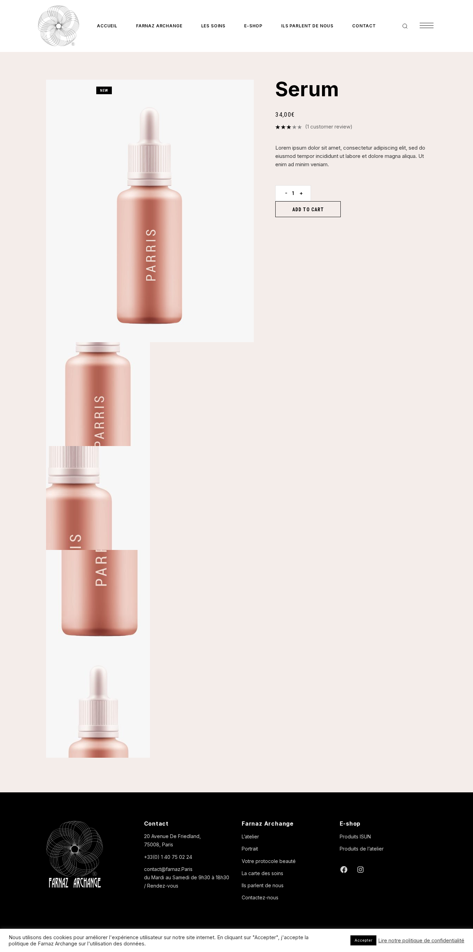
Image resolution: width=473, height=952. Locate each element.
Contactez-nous (260, 897)
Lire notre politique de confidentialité (421, 940)
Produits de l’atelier (362, 849)
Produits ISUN (355, 836)
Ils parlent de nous (263, 885)
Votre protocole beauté (269, 861)
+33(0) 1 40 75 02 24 (168, 857)
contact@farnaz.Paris (168, 869)
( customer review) (328, 126)
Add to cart (308, 209)
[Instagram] (360, 869)
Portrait (250, 849)
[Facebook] (344, 869)
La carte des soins (262, 873)
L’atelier (250, 836)
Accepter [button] (363, 940)
